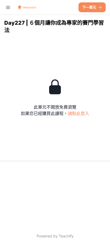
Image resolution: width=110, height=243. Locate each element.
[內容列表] (8, 7)
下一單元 (89, 7)
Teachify (66, 236)
